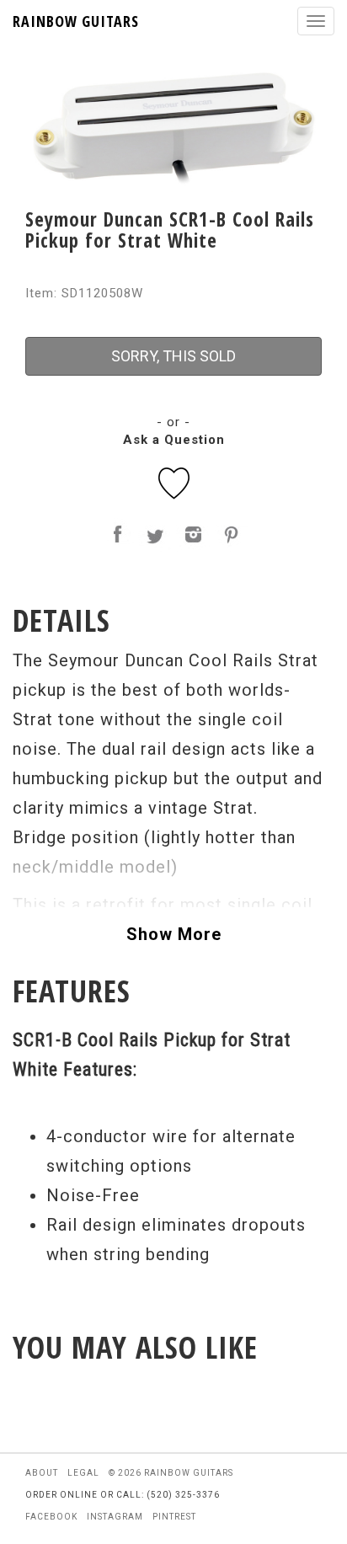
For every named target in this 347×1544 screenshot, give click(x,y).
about (41, 1472)
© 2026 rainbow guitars (171, 1472)
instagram (115, 1516)
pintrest (174, 1516)
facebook (51, 1516)
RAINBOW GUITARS (76, 21)
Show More (174, 934)
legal (83, 1472)
